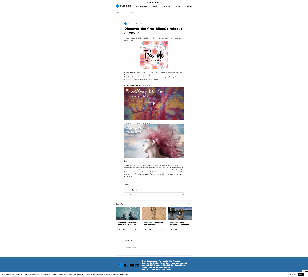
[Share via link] (137, 190)
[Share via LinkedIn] (133, 190)
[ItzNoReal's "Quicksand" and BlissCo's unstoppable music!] (154, 213)
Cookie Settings (292, 274)
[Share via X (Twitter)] (129, 190)
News (132, 12)
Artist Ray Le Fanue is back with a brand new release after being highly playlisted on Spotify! (127, 223)
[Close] (306, 274)
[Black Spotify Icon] (147, 2)
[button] (189, 12)
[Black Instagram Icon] (160, 2)
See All (190, 204)
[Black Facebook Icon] (153, 2)
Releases (126, 12)
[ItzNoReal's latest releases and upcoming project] (180, 213)
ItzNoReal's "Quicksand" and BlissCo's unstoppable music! (154, 223)
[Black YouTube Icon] (158, 2)
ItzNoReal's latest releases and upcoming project (179, 223)
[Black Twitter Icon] (155, 2)
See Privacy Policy (124, 274)
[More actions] (183, 24)
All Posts (118, 12)
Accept (301, 274)
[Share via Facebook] (125, 190)
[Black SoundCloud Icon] (150, 2)
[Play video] (154, 103)
